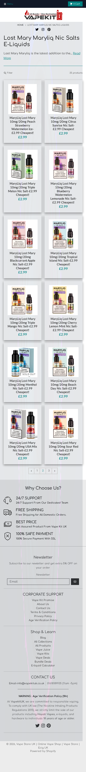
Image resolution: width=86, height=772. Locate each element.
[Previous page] (31, 471)
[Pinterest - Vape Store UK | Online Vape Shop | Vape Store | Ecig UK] (49, 29)
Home (20, 25)
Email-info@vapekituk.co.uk (26, 683)
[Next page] (54, 471)
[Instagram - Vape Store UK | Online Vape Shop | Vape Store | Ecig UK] (43, 29)
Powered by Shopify (43, 751)
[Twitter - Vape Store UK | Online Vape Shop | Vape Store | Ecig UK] (37, 29)
